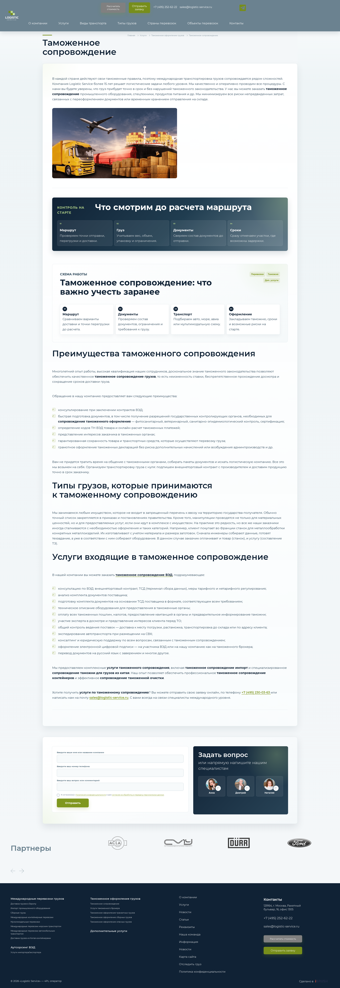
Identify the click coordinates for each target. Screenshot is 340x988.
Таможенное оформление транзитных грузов (112, 913)
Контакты (236, 23)
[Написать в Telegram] (242, 8)
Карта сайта (187, 956)
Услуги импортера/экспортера (26, 952)
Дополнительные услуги (108, 931)
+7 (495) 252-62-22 (165, 7)
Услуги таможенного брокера (105, 908)
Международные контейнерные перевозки (32, 917)
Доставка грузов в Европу (23, 904)
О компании (37, 23)
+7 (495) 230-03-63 (256, 692)
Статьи (184, 919)
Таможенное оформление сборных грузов (111, 917)
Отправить (73, 803)
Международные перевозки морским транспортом (36, 926)
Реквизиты (187, 927)
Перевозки (257, 274)
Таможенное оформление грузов (167, 35)
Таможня (273, 274)
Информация (188, 942)
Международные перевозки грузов (37, 898)
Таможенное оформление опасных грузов (111, 922)
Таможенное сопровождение (104, 904)
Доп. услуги (271, 280)
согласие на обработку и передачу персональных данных (138, 795)
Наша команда (189, 934)
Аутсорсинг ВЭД (23, 947)
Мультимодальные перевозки (25, 922)
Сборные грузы (18, 913)
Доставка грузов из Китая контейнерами (31, 938)
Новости (185, 912)
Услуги (63, 23)
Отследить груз (190, 964)
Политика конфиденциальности (202, 971)
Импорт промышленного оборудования (30, 908)
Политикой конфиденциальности (91, 795)
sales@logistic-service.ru (196, 7)
